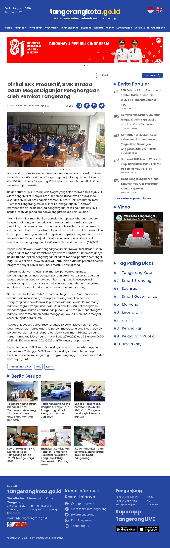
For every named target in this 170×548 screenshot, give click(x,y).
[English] (160, 9)
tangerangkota (85, 11)
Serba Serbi (142, 27)
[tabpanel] (85, 50)
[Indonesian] (151, 9)
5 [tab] (57, 169)
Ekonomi (86, 27)
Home (8, 27)
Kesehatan (51, 27)
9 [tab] (69, 169)
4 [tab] (54, 169)
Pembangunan (70, 27)
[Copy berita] (79, 106)
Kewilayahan (124, 27)
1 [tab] (84, 65)
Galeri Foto (158, 27)
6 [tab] (60, 169)
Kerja (49, 366)
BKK (38, 366)
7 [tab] (63, 169)
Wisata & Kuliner (104, 27)
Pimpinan (20, 27)
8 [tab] (66, 169)
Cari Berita (151, 75)
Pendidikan (35, 27)
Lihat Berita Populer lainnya (132, 198)
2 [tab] (87, 65)
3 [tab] (50, 169)
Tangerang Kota (20, 366)
